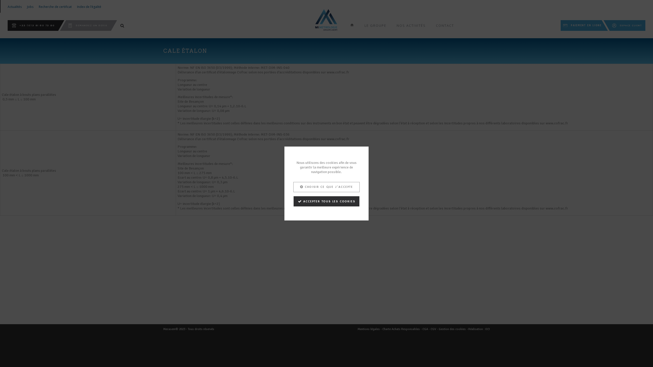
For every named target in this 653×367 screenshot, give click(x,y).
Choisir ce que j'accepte (329, 187)
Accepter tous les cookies (329, 201)
